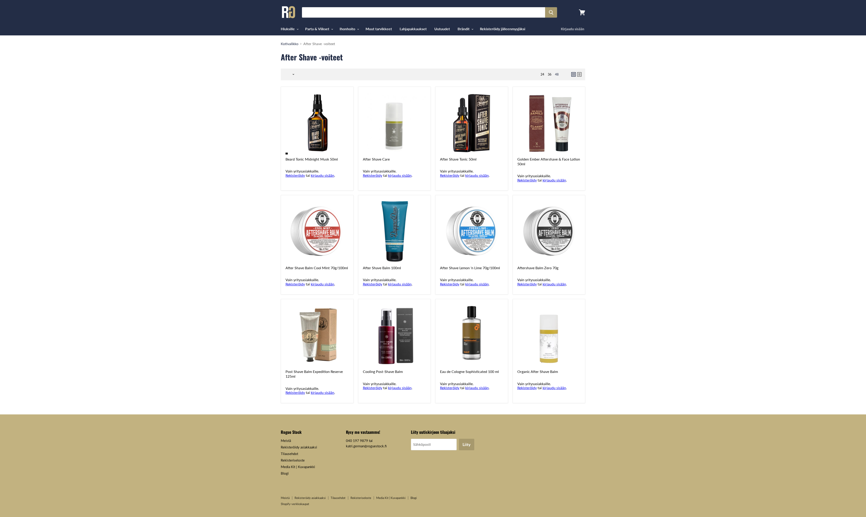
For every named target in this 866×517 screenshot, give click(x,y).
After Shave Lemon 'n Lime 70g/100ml (470, 268)
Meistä (286, 441)
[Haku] (551, 12)
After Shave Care (376, 159)
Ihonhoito (348, 29)
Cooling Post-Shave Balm (383, 371)
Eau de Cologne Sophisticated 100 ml (469, 371)
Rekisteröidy (295, 175)
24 (542, 74)
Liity (467, 444)
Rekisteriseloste (293, 460)
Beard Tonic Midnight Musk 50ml (312, 159)
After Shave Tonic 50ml (458, 159)
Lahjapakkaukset (413, 29)
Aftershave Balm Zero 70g (537, 268)
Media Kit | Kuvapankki (298, 467)
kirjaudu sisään (322, 175)
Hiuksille (288, 29)
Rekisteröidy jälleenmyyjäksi (502, 29)
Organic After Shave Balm (537, 371)
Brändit (464, 29)
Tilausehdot (289, 454)
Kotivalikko (289, 44)
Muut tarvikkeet (379, 29)
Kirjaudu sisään (572, 29)
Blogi (285, 473)
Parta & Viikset (317, 29)
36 (549, 74)
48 (557, 74)
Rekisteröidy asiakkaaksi (299, 447)
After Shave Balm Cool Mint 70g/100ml (317, 268)
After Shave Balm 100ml (382, 268)
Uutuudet (442, 29)
